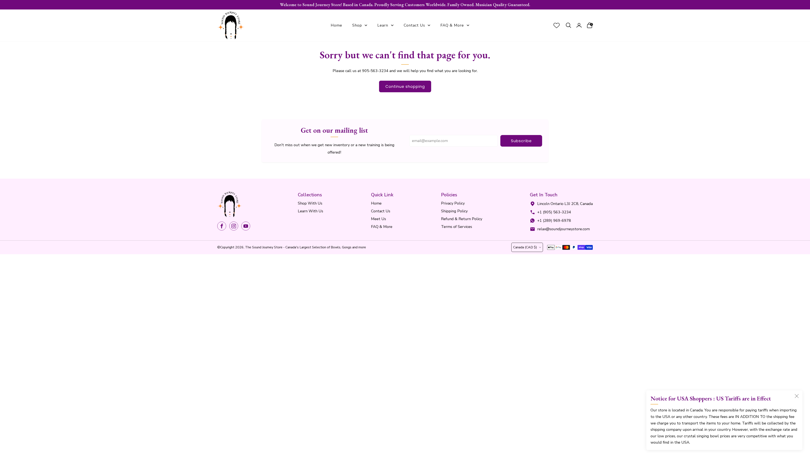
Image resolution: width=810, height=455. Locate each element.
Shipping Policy (454, 211)
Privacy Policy (453, 203)
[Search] (568, 25)
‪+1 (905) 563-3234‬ (554, 212)
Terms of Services (456, 226)
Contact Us (414, 25)
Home (336, 25)
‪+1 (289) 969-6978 (554, 220)
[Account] (579, 25)
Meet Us (378, 218)
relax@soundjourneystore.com (563, 229)
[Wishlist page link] (557, 25)
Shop (357, 25)
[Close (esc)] (796, 396)
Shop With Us (310, 203)
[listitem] (405, 4)
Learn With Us (310, 211)
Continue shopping (405, 86)
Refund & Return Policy (461, 218)
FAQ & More (452, 25)
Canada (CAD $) (525, 247)
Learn (382, 25)
